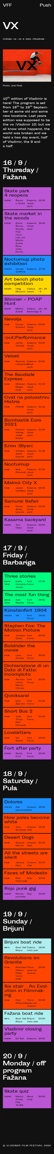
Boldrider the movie (19, 648)
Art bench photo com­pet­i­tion (24, 282)
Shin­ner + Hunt (23, 302)
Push (45, 5)
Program (38, 39)
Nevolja (12, 319)
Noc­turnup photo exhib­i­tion (24, 262)
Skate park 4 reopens (16, 193)
